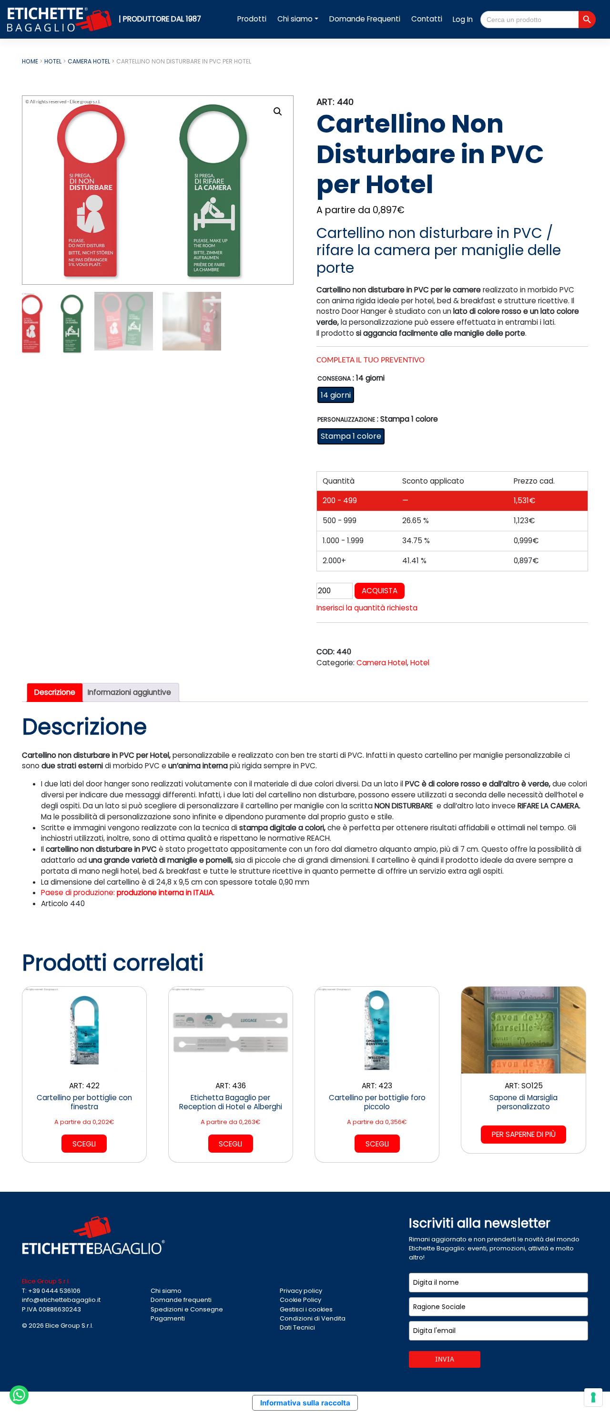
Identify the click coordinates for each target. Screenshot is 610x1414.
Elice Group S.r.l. (69, 1325)
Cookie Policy (300, 1299)
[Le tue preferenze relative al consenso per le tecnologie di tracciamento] (593, 1397)
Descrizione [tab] (54, 692)
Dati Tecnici (297, 1327)
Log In (463, 19)
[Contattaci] (19, 1394)
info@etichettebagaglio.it (61, 1299)
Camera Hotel (89, 61)
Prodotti (251, 19)
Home (30, 61)
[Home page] (60, 18)
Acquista (379, 591)
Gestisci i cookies (306, 1309)
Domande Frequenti (364, 19)
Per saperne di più (524, 1134)
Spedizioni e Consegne (187, 1309)
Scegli (84, 1144)
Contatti (426, 19)
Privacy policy (301, 1290)
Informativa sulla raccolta (305, 1402)
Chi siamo (295, 19)
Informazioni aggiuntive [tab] (129, 692)
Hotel (52, 61)
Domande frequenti (181, 1299)
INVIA (444, 1359)
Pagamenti (168, 1318)
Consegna (334, 379)
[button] (277, 111)
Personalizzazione (346, 420)
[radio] (335, 395)
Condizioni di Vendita (313, 1318)
